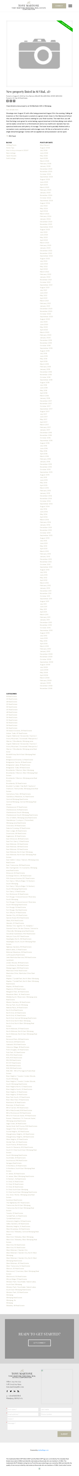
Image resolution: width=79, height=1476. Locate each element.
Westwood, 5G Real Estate (16, 1276)
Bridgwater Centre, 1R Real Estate (18, 762)
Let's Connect (39, 1343)
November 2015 (46, 467)
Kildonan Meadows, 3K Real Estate (19, 952)
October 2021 (45, 282)
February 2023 (45, 245)
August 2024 (45, 203)
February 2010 (45, 649)
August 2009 (45, 665)
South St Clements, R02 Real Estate (19, 1147)
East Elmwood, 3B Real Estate (17, 839)
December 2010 (46, 622)
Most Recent (45, 145)
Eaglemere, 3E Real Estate (16, 836)
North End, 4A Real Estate (16, 1013)
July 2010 (43, 636)
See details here (12, 110)
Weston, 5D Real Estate (15, 1268)
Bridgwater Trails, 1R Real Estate (18, 768)
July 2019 (43, 353)
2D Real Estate (11, 704)
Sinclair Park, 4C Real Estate (16, 1142)
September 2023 (46, 227)
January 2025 (45, 193)
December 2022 (46, 251)
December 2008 (46, 686)
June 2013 (44, 543)
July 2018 (43, 385)
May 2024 (44, 208)
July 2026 (43, 150)
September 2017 (46, 409)
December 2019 (46, 340)
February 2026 (45, 163)
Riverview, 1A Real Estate (15, 1105)
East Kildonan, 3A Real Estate (17, 844)
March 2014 (44, 520)
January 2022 (45, 277)
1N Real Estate (11, 696)
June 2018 (44, 388)
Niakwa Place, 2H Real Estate (17, 1007)
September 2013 (46, 535)
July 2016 (43, 446)
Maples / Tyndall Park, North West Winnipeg (22, 978)
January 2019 (45, 369)
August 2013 (44, 538)
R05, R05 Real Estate (14, 1058)
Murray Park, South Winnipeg (17, 1005)
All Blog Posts (11, 145)
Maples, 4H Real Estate (14, 986)
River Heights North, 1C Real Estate (19, 1087)
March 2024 (44, 214)
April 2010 (44, 643)
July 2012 (43, 572)
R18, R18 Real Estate (13, 1066)
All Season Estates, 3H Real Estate (19, 731)
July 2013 (43, 541)
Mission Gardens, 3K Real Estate (18, 1002)
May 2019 (43, 359)
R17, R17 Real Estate (13, 1063)
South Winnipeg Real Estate (16, 1155)
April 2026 (44, 158)
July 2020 (44, 322)
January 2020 (45, 338)
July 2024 (44, 206)
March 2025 (44, 187)
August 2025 (45, 179)
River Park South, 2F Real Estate (18, 1097)
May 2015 (43, 483)
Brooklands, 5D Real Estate (16, 783)
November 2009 (46, 657)
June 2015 (44, 480)
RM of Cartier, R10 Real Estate (17, 1108)
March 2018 (44, 396)
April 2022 (44, 269)
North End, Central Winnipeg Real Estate (21, 1018)
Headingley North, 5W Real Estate (18, 939)
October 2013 (45, 533)
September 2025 (46, 177)
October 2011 (45, 596)
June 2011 (43, 607)
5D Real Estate (11, 723)
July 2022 (43, 261)
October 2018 (45, 377)
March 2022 (44, 272)
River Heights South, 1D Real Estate (19, 1089)
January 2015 (45, 493)
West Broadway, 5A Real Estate (18, 1229)
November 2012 (46, 562)
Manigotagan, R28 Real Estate (17, 968)
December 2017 (46, 401)
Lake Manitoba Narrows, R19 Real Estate (21, 957)
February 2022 (45, 274)
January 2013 (45, 556)
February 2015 (45, 490)
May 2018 (43, 390)
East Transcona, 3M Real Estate (18, 865)
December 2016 (46, 432)
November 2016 (46, 435)
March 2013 (44, 551)
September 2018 (46, 380)
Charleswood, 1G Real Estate (17, 810)
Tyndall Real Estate (13, 1218)
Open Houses (11, 156)
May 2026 (44, 156)
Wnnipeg (9, 1303)
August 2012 (44, 570)
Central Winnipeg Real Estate (17, 799)
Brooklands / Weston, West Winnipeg (20, 770)
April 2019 (43, 361)
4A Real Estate (11, 710)
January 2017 (45, 430)
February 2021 (45, 303)
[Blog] (18, 1391)
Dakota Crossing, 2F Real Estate (18, 828)
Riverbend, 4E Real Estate (16, 1102)
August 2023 (45, 229)
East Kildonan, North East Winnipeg (19, 852)
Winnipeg (9, 1295)
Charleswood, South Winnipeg (17, 812)
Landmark (10, 960)
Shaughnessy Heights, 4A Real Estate (20, 1134)
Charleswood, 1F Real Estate (16, 807)
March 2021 (44, 301)
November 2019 (46, 343)
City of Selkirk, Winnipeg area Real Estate (21, 818)
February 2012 (45, 585)
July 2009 (44, 667)
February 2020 (45, 335)
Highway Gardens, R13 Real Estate (18, 947)
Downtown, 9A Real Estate (16, 833)
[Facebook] (7, 1391)
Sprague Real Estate (13, 1163)
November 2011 (45, 593)
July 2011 (43, 604)
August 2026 (45, 148)
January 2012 (45, 588)
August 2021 (44, 287)
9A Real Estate (11, 728)
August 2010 (45, 633)
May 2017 (43, 419)
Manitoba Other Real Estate (16, 971)
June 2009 (44, 670)
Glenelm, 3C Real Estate (15, 923)
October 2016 (45, 438)
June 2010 (44, 638)
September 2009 (46, 662)
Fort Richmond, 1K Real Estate (17, 894)
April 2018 (43, 393)
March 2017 (44, 425)
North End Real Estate (14, 1010)
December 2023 (46, 222)
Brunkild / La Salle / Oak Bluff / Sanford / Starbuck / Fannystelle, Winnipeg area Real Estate (22, 788)
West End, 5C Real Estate (15, 1247)
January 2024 (45, 219)
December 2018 (46, 372)
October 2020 (45, 314)
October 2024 (45, 198)
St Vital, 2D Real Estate (20, 98)
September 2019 (46, 348)
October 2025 (45, 174)
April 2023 (44, 240)
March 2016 (44, 456)
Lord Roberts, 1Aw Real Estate (17, 965)
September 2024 (46, 200)
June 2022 (44, 264)
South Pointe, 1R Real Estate (16, 1145)
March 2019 (44, 364)
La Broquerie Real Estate (15, 955)
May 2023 (44, 237)
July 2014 (43, 509)
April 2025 (44, 185)
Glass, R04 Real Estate (14, 920)
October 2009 (45, 659)
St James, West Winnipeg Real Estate (20, 1176)
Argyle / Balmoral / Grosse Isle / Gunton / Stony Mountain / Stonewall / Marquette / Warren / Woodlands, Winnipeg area (22, 738)
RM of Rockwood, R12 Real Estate (18, 1113)
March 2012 (44, 583)
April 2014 (44, 517)
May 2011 (43, 609)
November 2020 (46, 311)
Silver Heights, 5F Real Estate (17, 1139)
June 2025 (44, 182)
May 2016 (43, 451)
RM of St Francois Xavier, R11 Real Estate (21, 1116)
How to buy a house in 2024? (17, 150)
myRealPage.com (43, 1450)
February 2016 (45, 459)
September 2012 (46, 567)
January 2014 (45, 525)
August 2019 (44, 351)
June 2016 (44, 448)
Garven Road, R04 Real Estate (17, 918)
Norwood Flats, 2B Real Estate (17, 1039)
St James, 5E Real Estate (15, 1174)
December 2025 (46, 169)
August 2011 (44, 601)
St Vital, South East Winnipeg (17, 1189)
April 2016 (43, 454)
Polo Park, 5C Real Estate (15, 1052)
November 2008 (46, 688)
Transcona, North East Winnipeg (18, 1205)
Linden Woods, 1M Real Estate (17, 963)
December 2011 (45, 591)
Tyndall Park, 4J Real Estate (16, 1216)
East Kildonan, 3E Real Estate (17, 849)
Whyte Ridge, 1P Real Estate (16, 1279)
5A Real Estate (11, 717)
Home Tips (10, 148)
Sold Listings (11, 158)
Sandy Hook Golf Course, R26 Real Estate (21, 1126)
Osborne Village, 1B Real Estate (17, 1047)
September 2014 (46, 504)
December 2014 (46, 496)
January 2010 (45, 651)
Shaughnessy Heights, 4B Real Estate (20, 1137)
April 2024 (44, 211)
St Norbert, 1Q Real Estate (16, 1179)
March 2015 (44, 488)
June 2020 (44, 324)
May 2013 (43, 546)
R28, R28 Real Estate (13, 1068)
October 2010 (45, 628)
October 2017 (45, 406)
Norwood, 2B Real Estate (15, 1042)
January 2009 (45, 683)
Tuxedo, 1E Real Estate (14, 1213)
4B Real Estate (11, 712)
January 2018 (45, 398)
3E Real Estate (11, 707)
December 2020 (46, 309)
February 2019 (45, 367)
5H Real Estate (11, 725)
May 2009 (44, 672)
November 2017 (46, 403)
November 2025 (46, 171)
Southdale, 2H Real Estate (16, 1158)
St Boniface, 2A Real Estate (16, 1166)
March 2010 (44, 646)
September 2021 (46, 285)
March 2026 (44, 161)
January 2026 (45, 166)
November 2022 (46, 253)
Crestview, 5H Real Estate (16, 826)
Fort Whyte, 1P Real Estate (16, 913)
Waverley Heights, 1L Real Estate (18, 1226)
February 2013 (45, 554)
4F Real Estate (11, 715)
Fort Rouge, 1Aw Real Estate (16, 910)
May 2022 (44, 266)
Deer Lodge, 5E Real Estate (16, 831)
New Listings (11, 153)
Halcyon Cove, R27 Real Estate (17, 936)
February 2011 (45, 617)
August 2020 (45, 319)
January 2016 (45, 462)
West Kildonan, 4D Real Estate (17, 1263)
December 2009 (46, 654)
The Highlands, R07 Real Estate (18, 1203)
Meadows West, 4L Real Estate (18, 994)
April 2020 (44, 330)
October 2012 (45, 564)
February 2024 (45, 216)
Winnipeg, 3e (11, 1300)
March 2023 (44, 243)
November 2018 (46, 374)
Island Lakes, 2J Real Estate (16, 949)
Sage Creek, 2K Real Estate (16, 1124)
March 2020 (44, 332)
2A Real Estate (11, 699)
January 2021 (45, 306)
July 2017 (43, 414)
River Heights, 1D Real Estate (16, 1094)
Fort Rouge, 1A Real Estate (16, 907)
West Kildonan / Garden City (17, 1250)
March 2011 (44, 614)
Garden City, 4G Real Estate (16, 915)
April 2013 (43, 548)
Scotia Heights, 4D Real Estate (17, 1131)
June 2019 (44, 356)
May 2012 (43, 578)
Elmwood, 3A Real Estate (15, 873)
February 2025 (45, 190)
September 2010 (46, 630)
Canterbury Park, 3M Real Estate (18, 794)
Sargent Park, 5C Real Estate (17, 1129)
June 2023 (44, 235)
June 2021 (44, 293)
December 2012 (46, 559)
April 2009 (44, 675)
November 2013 (46, 530)
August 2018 (44, 382)
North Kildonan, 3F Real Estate (17, 1029)
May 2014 (43, 514)
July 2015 (43, 477)
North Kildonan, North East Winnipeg (20, 1031)
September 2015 (46, 472)
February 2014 (45, 522)
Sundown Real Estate (14, 1200)
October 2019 (45, 345)
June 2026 (44, 153)
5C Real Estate (11, 720)
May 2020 (44, 327)
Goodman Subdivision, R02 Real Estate (20, 934)
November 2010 (46, 625)
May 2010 (43, 641)
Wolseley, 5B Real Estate (15, 1305)
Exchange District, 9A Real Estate (18, 876)
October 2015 (45, 469)
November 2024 (46, 195)
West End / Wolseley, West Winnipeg (19, 1237)
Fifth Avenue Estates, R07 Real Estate (20, 878)
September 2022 (46, 256)
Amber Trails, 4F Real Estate (16, 733)
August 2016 (44, 443)
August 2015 (44, 475)
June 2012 (44, 575)
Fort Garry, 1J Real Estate (15, 891)
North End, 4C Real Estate (16, 1015)
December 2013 (46, 527)
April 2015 (43, 485)
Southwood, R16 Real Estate (16, 1160)
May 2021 (43, 295)
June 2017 (44, 417)
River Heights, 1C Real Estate (16, 1092)
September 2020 (46, 316)
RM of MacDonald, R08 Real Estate (19, 1110)
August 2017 (44, 411)
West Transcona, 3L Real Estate (18, 1266)
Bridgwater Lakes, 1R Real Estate (18, 765)
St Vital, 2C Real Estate (14, 1182)
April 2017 (43, 422)
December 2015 (46, 464)
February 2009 (45, 680)
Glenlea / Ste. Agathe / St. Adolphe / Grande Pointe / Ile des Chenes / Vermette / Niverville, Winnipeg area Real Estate (22, 928)
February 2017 (45, 427)
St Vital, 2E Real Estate (14, 1187)
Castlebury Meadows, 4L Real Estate (20, 796)
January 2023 (45, 248)
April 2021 (43, 298)
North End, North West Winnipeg (18, 1021)
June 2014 (44, 512)
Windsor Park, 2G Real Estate (17, 1292)
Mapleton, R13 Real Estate (16, 989)
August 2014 (45, 506)
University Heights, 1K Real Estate (18, 1221)
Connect (59, 6)
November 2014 (46, 498)
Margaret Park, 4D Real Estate (17, 992)
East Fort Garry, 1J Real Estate (17, 841)
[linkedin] (15, 1391)
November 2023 (46, 224)
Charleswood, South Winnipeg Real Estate (22, 815)
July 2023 (43, 232)
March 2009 (44, 678)
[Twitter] (11, 1391)
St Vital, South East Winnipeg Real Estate (21, 1192)
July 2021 (43, 290)
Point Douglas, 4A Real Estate (17, 1050)
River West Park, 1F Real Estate (17, 1100)
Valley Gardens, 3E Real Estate (17, 1224)
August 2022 (45, 258)
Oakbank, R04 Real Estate (16, 1044)
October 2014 (45, 501)
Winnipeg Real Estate (14, 1298)
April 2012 (43, 580)
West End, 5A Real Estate (15, 1245)
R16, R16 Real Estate (13, 1060)
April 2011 (43, 612)
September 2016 (46, 440)
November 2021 (46, 280)
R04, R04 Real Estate (14, 1055)
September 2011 (46, 599)
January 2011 (45, 620)
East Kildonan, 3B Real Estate (17, 847)
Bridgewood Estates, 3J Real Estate (19, 760)
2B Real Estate (11, 702)
